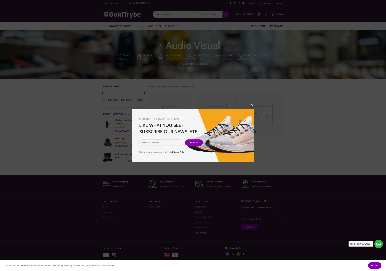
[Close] (252, 105)
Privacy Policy (178, 152)
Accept (374, 265)
